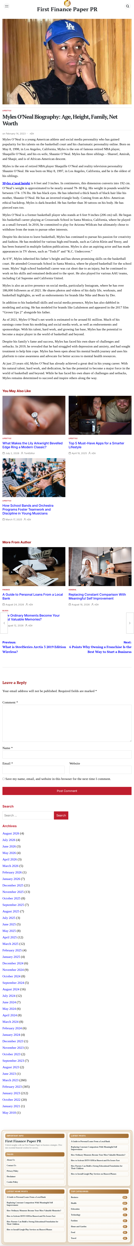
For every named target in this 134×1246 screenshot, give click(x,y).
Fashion (74, 1221)
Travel (73, 1238)
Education (75, 1209)
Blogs (5, 611)
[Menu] (6, 6)
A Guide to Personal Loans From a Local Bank (90, 1141)
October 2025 (11, 898)
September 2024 (13, 982)
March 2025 (10, 943)
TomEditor (29, 453)
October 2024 (11, 976)
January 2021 (11, 1106)
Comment (10, 702)
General (72, 590)
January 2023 (11, 1093)
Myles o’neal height (16, 183)
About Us (11, 1160)
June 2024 (9, 1002)
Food (73, 1232)
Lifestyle (6, 111)
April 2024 (9, 1015)
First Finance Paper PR (67, 9)
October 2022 (11, 1099)
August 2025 (10, 911)
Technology (75, 1215)
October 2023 (11, 1054)
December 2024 (12, 963)
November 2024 (13, 969)
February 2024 (12, 1028)
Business (74, 1197)
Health (73, 1203)
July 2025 (8, 918)
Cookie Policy (12, 1182)
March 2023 (10, 1080)
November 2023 (13, 1047)
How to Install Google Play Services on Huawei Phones (93, 1174)
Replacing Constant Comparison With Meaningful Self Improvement (97, 596)
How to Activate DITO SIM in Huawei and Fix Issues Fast (95, 1160)
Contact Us (11, 1165)
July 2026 (8, 840)
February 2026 (12, 872)
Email (7, 763)
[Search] (128, 6)
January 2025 (11, 956)
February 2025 (12, 950)
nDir (32, 133)
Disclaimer (11, 1176)
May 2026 (9, 853)
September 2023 (13, 1060)
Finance (6, 590)
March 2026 (10, 866)
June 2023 (9, 1073)
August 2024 (10, 989)
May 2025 (9, 931)
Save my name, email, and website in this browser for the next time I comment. (58, 779)
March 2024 (10, 1021)
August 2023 (10, 1067)
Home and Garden (78, 1226)
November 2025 (13, 892)
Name (7, 748)
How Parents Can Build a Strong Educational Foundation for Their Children (96, 1167)
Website (74, 763)
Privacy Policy (12, 1171)
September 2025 (13, 905)
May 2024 (9, 1008)
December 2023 (12, 1041)
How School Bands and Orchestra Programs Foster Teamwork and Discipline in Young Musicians (27, 509)
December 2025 (12, 885)
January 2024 (11, 1034)
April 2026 (9, 859)
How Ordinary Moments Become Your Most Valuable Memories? (31, 617)
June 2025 (9, 924)
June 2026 (9, 846)
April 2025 (9, 937)
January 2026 (11, 879)
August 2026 (10, 833)
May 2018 (9, 1112)
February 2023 (12, 1086)
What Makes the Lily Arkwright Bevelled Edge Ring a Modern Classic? (32, 445)
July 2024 (8, 995)
